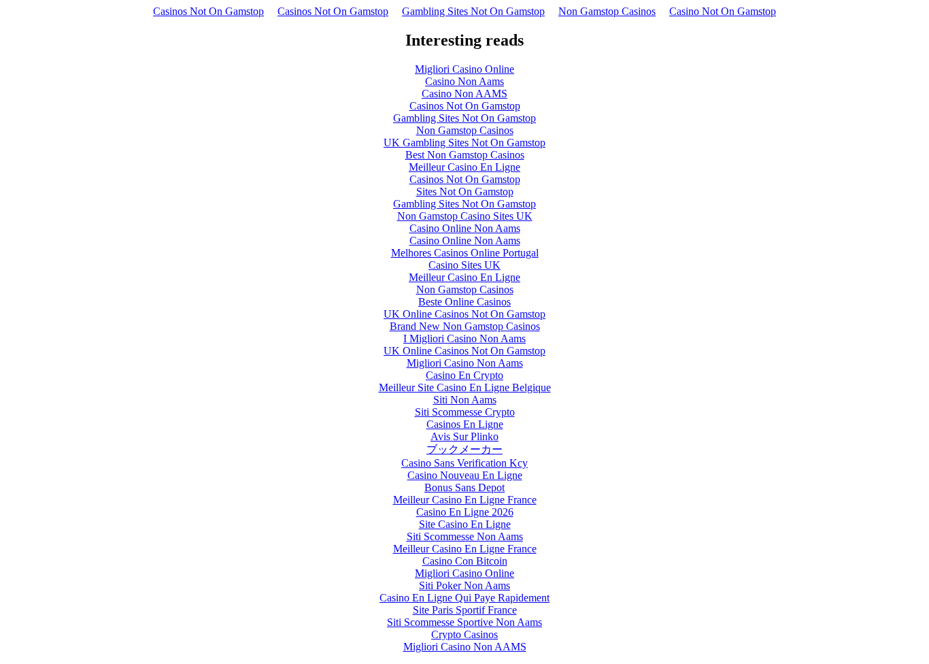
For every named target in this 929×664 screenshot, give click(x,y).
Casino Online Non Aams (464, 228)
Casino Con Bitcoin (464, 561)
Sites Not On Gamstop (464, 191)
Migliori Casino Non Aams (465, 363)
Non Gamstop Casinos (607, 11)
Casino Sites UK (464, 265)
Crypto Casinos (464, 634)
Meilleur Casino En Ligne (464, 167)
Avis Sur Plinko (464, 436)
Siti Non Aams (464, 399)
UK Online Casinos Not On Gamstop (464, 314)
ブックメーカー (464, 449)
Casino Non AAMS (464, 93)
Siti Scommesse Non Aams (465, 536)
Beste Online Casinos (464, 302)
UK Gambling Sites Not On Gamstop (464, 142)
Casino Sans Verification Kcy (464, 463)
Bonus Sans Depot (464, 487)
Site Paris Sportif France (465, 610)
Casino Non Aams (464, 81)
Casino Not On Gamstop (722, 11)
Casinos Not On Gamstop (208, 11)
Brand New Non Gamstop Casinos (465, 326)
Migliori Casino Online (464, 69)
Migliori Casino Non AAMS (464, 646)
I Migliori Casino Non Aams (464, 338)
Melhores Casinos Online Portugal (465, 253)
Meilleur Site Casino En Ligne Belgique (465, 387)
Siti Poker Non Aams (464, 585)
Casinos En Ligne (464, 424)
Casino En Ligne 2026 (464, 512)
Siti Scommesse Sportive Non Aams (464, 622)
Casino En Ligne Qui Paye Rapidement (464, 597)
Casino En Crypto (464, 375)
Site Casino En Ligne (465, 524)
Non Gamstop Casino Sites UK (465, 216)
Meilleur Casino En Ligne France (465, 499)
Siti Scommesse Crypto (465, 412)
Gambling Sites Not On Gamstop (473, 11)
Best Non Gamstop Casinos (464, 155)
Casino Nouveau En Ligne (464, 475)
